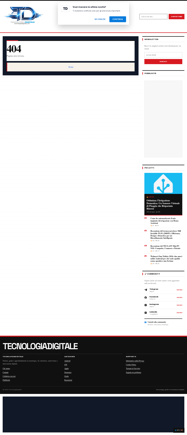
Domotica (67, 372)
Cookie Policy (131, 364)
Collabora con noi (9, 376)
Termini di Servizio (133, 368)
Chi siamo (6, 368)
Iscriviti (163, 61)
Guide (66, 376)
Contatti (5, 372)
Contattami (176, 16)
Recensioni (68, 380)
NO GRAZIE (100, 19)
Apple (66, 368)
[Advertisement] (163, 119)
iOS (65, 364)
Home (70, 67)
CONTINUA (117, 19)
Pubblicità (6, 380)
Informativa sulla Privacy (135, 361)
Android (67, 361)
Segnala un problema (133, 372)
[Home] (24, 17)
